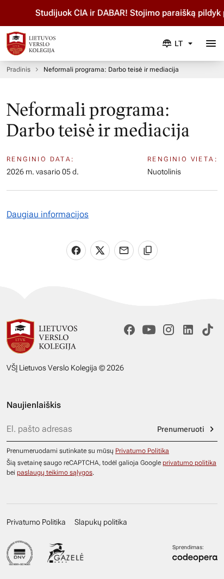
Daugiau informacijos (48, 214)
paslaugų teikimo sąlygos (54, 472)
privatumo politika (189, 463)
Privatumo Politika (142, 451)
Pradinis (18, 69)
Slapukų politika (100, 522)
